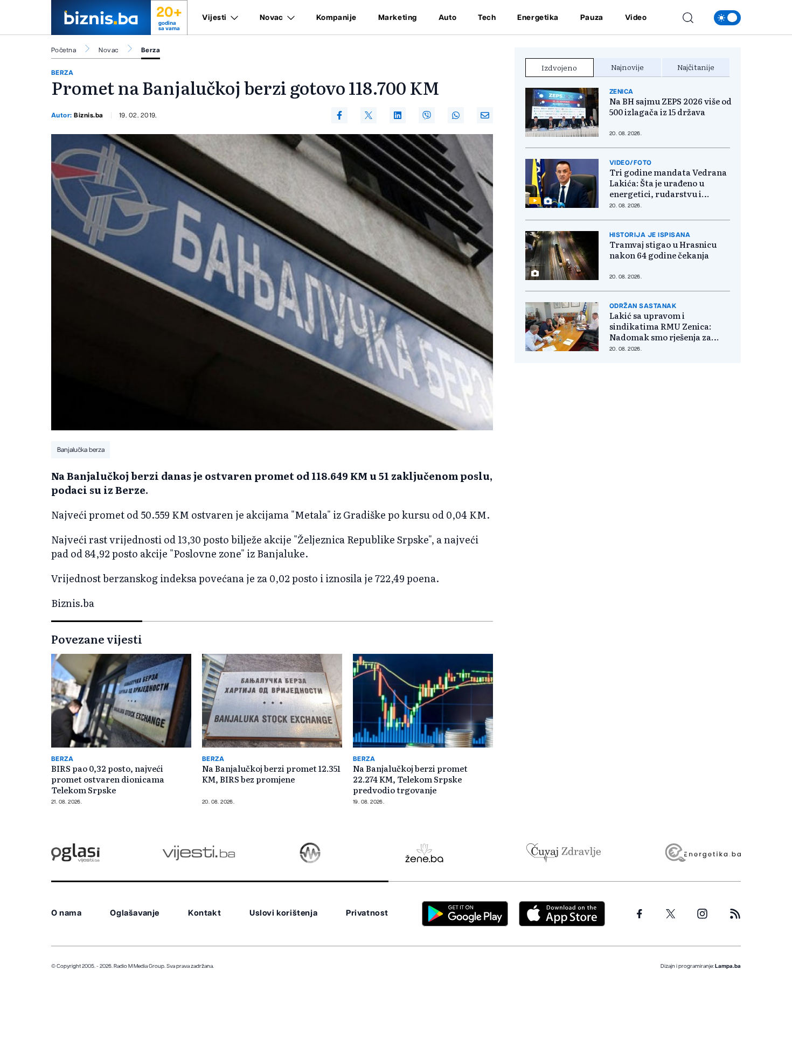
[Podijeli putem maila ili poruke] (485, 115)
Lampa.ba (728, 966)
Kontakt (204, 913)
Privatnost (367, 913)
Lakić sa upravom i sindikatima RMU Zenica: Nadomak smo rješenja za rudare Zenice (660, 326)
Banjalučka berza (81, 449)
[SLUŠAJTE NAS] (310, 853)
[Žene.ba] (424, 852)
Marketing (397, 18)
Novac (271, 18)
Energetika (538, 18)
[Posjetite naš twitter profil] (671, 914)
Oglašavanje (134, 913)
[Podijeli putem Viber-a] (427, 115)
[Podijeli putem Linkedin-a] (398, 115)
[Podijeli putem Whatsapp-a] (456, 115)
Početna (63, 50)
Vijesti (214, 18)
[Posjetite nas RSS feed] (735, 913)
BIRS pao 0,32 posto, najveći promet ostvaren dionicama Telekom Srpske (107, 779)
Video (636, 18)
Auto (447, 18)
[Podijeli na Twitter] (368, 115)
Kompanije (336, 18)
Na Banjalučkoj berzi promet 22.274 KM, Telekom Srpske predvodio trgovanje (410, 779)
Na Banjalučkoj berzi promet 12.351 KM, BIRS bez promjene (271, 774)
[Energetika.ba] (702, 852)
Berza (150, 50)
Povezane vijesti (96, 639)
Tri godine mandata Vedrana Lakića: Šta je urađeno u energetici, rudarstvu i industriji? (668, 183)
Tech (487, 18)
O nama (66, 913)
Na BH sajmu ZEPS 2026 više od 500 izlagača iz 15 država (670, 106)
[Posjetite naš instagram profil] (702, 913)
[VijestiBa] (198, 852)
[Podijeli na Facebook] (339, 115)
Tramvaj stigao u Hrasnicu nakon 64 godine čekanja (663, 250)
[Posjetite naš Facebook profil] (639, 914)
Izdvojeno (559, 67)
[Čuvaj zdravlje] (563, 852)
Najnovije (627, 66)
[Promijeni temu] (727, 17)
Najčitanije (695, 66)
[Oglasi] (75, 852)
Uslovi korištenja (283, 913)
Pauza (591, 18)
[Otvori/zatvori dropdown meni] (232, 18)
